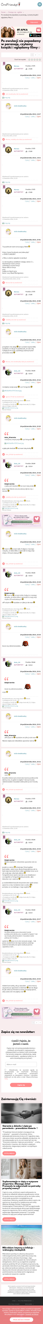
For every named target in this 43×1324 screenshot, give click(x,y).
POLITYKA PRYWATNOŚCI (25, 1301)
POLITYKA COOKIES (13, 1304)
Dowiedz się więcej (31, 1314)
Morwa (16, 66)
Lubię (33, 78)
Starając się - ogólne (15, 12)
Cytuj (27, 78)
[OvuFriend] (10, 6)
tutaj (6, 1079)
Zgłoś (39, 78)
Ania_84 (17, 371)
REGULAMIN (28, 1304)
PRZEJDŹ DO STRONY (21, 1320)
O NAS (14, 1301)
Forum (3, 12)
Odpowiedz (34, 22)
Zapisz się (21, 1085)
